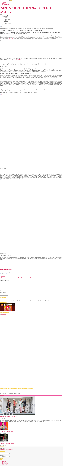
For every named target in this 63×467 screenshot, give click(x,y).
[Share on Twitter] (2, 273)
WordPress (26, 465)
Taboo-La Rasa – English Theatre (6, 431)
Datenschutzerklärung (3, 465)
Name (1, 290)
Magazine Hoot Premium (17, 465)
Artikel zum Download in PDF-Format (6, 269)
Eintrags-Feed (4, 462)
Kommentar (2, 289)
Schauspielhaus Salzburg (27, 277)
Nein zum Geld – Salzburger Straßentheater (8, 416)
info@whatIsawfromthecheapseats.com (6, 449)
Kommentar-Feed (5, 463)
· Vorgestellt (3, 276)
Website (1, 294)
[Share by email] (8, 273)
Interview (14, 277)
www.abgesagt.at (18, 59)
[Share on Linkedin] (6, 273)
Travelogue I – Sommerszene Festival (7, 443)
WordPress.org (4, 464)
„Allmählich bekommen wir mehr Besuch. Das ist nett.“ (12, 278)
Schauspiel (20, 277)
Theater (32, 277)
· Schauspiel (2, 395)
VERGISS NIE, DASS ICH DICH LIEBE (23, 35)
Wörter (39, 277)
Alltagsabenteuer (6, 277)
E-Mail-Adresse (3, 292)
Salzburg (17, 277)
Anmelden (4, 461)
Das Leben (10, 277)
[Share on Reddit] (3, 273)
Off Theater (45, 35)
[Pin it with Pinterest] (5, 273)
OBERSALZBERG (11, 38)
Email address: (2, 455)
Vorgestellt (35, 277)
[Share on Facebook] (1, 273)
